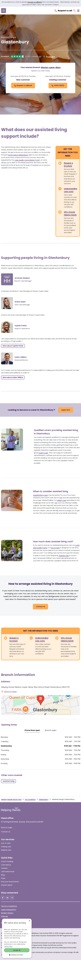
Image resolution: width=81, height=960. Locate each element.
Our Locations (30, 799)
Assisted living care (40, 495)
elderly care (61, 500)
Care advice (6, 865)
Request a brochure (68, 164)
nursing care (43, 453)
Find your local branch (10, 882)
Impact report (6, 885)
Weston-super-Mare (51, 67)
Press (3, 878)
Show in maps (6, 827)
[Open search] (74, 10)
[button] (17, 955)
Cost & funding (7, 861)
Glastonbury (44, 799)
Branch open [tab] (50, 730)
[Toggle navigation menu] (78, 10)
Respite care (64, 555)
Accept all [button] (16, 950)
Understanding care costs (70, 190)
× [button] (29, 921)
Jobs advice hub (7, 871)
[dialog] (17, 938)
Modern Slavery (7, 913)
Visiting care (6, 847)
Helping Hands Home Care (11, 799)
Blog (3, 875)
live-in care (55, 548)
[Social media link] (2, 897)
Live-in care (5, 843)
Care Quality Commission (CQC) (27, 160)
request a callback (34, 2)
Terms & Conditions (9, 906)
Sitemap (4, 916)
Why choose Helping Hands (70, 213)
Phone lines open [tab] (32, 730)
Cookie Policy (8, 946)
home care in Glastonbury (18, 155)
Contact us (5, 832)
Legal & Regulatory (8, 909)
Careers (4, 868)
